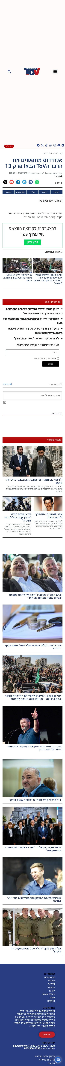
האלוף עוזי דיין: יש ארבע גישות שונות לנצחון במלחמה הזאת (17, 277)
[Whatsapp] (50, 145)
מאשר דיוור (45, 359)
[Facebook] (63, 145)
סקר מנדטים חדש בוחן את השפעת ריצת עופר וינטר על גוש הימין (34, 748)
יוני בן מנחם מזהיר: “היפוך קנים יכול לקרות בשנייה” (18, 517)
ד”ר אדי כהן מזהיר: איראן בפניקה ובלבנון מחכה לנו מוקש (34, 481)
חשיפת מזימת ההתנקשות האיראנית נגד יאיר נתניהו (34, 899)
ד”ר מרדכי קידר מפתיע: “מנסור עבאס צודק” (36, 338)
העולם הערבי (48, 994)
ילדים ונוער (47, 153)
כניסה (6, 384)
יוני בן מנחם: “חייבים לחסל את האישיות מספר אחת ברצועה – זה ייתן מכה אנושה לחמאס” (48, 279)
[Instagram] (54, 145)
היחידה (8, 192)
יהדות (52, 991)
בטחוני (51, 981)
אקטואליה (49, 977)
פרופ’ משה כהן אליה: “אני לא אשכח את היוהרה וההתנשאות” (32, 849)
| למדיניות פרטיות (40, 359)
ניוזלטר (44, 192)
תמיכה (56, 192)
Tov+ (32, 192)
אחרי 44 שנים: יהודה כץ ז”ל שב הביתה (48, 516)
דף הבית (58, 153)
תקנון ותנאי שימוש (45, 1056)
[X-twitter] (42, 145)
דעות (52, 997)
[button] (55, 71)
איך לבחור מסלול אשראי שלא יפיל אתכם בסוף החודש (33, 647)
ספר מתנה (20, 192)
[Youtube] (58, 145)
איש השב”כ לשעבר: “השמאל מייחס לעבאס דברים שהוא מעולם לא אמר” (35, 596)
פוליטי (51, 984)
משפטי (51, 987)
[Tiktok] (46, 145)
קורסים (51, 1001)
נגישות (51, 1063)
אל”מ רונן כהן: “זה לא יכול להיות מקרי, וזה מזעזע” (36, 950)
